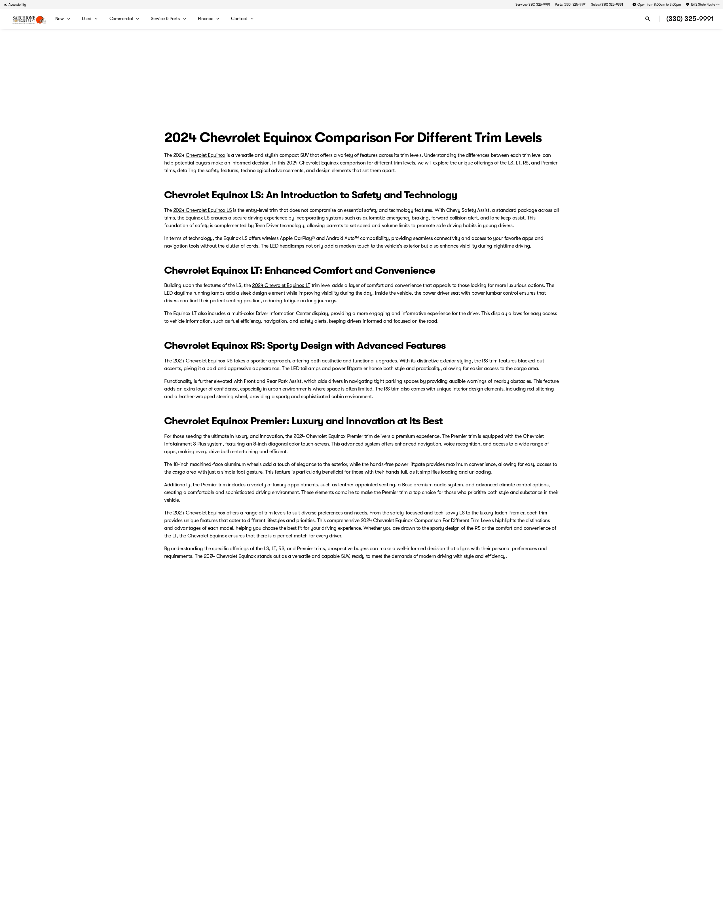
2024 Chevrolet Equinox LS (202, 210)
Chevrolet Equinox (205, 155)
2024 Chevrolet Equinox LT (281, 285)
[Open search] (647, 19)
